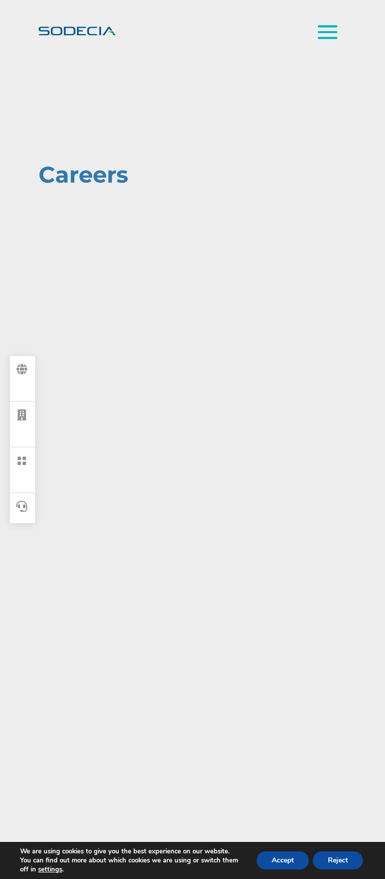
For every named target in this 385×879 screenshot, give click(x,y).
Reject (338, 860)
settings (50, 869)
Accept (283, 860)
